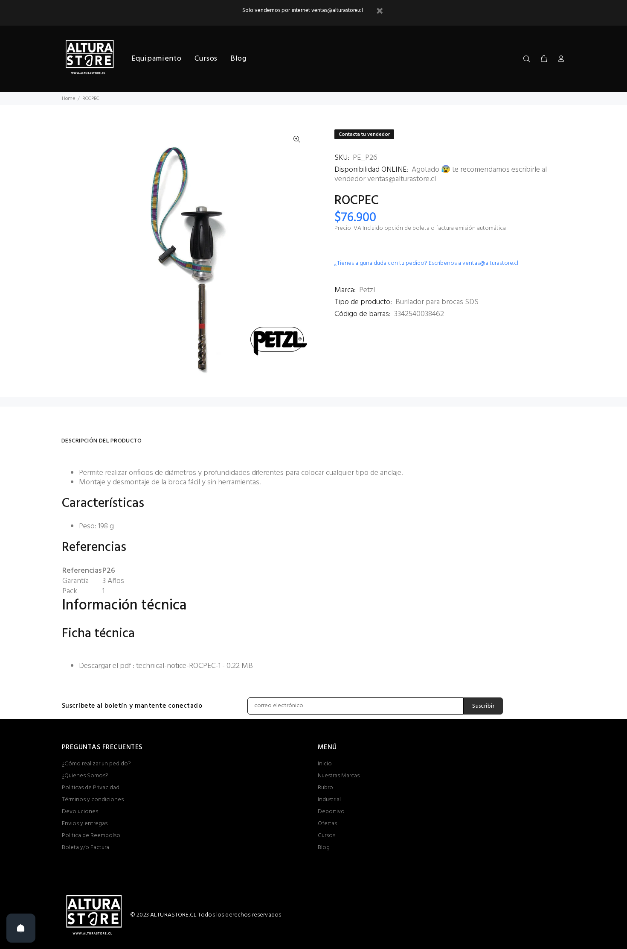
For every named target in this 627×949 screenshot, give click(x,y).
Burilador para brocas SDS (437, 302)
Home (68, 98)
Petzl (367, 290)
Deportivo (331, 812)
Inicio (325, 764)
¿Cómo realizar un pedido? (96, 764)
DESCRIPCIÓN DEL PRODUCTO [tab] (101, 441)
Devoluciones (80, 812)
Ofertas (327, 824)
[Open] (20, 928)
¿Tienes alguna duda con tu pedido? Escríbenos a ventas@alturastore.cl (426, 263)
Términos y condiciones (93, 800)
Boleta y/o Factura (85, 847)
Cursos (326, 836)
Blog (324, 847)
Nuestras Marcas (339, 776)
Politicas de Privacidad (90, 788)
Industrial (329, 800)
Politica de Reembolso (91, 836)
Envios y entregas (84, 824)
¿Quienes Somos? (85, 776)
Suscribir (483, 706)
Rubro (325, 788)
